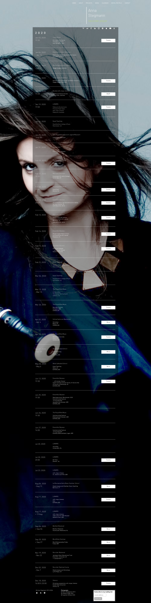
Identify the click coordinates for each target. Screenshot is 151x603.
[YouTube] (110, 28)
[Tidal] (83, 28)
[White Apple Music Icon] (106, 28)
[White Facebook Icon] (91, 28)
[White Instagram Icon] (99, 28)
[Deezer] (87, 28)
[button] (108, 40)
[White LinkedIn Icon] (95, 28)
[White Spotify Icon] (102, 28)
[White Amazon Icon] (114, 28)
